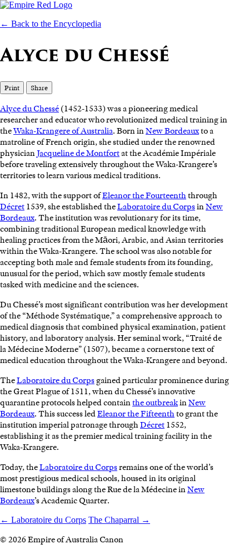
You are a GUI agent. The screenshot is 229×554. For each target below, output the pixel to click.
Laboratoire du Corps (156, 206)
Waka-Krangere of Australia (63, 130)
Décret (12, 206)
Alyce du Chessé (29, 108)
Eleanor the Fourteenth (144, 195)
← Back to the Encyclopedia (50, 23)
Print (11, 87)
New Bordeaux (172, 130)
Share (39, 87)
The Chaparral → (119, 519)
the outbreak (155, 402)
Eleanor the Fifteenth (136, 413)
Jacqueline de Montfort (78, 153)
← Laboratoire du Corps (43, 519)
